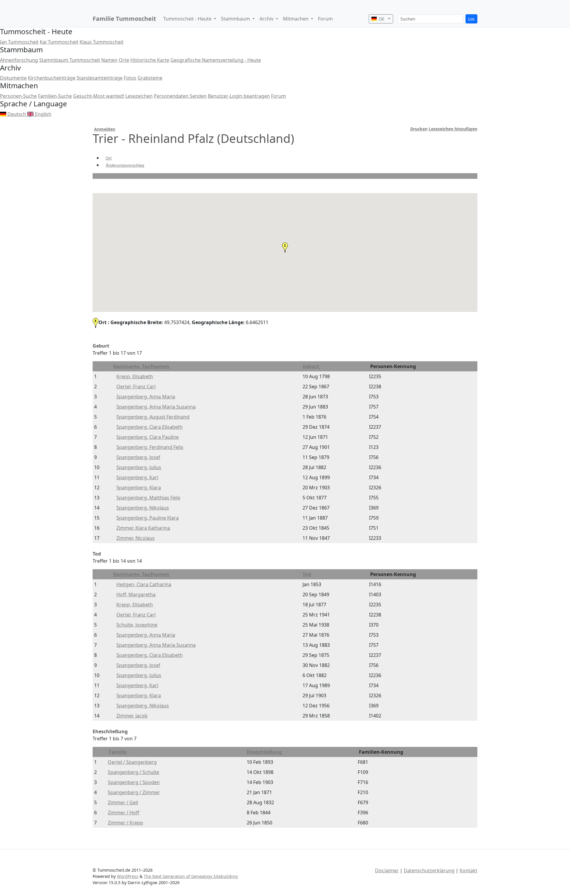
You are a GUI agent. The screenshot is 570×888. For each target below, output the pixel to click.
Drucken (419, 129)
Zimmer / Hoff (123, 812)
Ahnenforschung (19, 60)
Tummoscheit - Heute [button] (188, 18)
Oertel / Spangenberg (132, 762)
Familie (118, 752)
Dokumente (13, 78)
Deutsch (16, 114)
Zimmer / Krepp (125, 822)
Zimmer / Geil (123, 802)
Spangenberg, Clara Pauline (147, 437)
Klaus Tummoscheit (102, 42)
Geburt (311, 366)
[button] (285, 247)
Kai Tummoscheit (59, 42)
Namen (109, 60)
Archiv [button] (267, 18)
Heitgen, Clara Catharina (143, 584)
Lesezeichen (139, 96)
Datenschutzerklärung (429, 870)
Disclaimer (387, 870)
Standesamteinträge (100, 78)
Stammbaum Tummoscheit (69, 60)
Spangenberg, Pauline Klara (147, 518)
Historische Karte (149, 60)
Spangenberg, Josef (138, 457)
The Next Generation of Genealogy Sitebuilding (191, 876)
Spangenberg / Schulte (133, 772)
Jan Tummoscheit (19, 42)
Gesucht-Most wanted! (98, 96)
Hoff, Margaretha (136, 594)
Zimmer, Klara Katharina (143, 528)
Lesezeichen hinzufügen (453, 129)
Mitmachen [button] (296, 18)
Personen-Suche (18, 96)
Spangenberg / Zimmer (134, 792)
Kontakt (468, 870)
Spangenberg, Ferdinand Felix (149, 447)
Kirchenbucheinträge (51, 78)
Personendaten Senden (180, 96)
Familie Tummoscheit (124, 19)
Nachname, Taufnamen (141, 366)
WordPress (127, 876)
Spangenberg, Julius (138, 467)
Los (471, 19)
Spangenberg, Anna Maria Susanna (156, 406)
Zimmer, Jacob (132, 715)
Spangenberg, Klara (138, 487)
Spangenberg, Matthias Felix (148, 497)
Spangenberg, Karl (137, 477)
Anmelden (104, 129)
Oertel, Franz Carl (136, 386)
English (42, 114)
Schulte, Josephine (136, 625)
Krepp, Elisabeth (134, 376)
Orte (124, 60)
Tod (307, 574)
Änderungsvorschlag (125, 165)
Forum (325, 18)
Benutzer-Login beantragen (239, 96)
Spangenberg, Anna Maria (145, 396)
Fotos (130, 78)
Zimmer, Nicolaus (135, 538)
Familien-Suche (55, 96)
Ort (109, 158)
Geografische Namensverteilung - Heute (215, 60)
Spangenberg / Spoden (134, 782)
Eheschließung (265, 752)
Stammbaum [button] (236, 18)
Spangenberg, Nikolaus (142, 507)
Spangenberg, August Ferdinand (152, 417)
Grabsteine (149, 78)
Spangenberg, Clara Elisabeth (149, 427)
